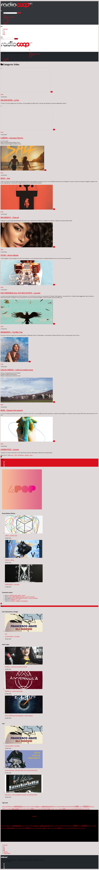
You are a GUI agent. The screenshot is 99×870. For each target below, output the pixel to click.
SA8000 (34, 816)
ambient (4, 806)
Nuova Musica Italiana (8, 17)
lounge (6, 809)
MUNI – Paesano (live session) (12, 410)
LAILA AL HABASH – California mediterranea (17, 370)
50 (28, 455)
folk (50, 806)
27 (23, 455)
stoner (82, 809)
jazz (90, 806)
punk (48, 809)
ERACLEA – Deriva (9, 560)
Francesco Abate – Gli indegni (12, 636)
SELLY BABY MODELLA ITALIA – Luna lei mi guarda (22, 596)
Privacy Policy (6, 853)
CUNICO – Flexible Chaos (11, 535)
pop (32, 808)
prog (39, 809)
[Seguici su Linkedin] (3, 463)
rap (53, 809)
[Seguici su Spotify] (4, 466)
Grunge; (63, 806)
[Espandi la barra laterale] (1, 456)
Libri (7, 21)
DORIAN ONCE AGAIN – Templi (17, 595)
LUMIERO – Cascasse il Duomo (12, 138)
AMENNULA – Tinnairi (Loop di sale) (14, 691)
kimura (93, 806)
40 (26, 455)
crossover (32, 806)
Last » (31, 455)
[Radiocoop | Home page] (17, 8)
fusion (56, 806)
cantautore (18, 806)
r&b (51, 809)
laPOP (3, 809)
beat (7, 806)
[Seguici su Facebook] (4, 462)
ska (70, 809)
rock (64, 809)
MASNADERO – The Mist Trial (12, 332)
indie (77, 806)
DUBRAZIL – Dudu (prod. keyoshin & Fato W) (16, 666)
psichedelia (44, 809)
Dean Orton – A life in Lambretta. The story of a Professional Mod (21, 794)
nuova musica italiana (25, 809)
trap (88, 809)
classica (24, 806)
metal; (9, 809)
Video (4, 24)
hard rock (67, 806)
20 (16, 455)
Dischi (7, 19)
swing (86, 809)
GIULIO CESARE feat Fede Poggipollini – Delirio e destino (19, 715)
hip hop (72, 806)
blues (9, 806)
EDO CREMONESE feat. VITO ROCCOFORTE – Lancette (20, 293)
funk (53, 806)
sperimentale (77, 809)
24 (19, 455)
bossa (12, 806)
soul (72, 809)
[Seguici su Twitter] (4, 464)
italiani (86, 806)
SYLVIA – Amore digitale (9, 255)
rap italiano (56, 809)
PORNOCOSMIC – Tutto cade (12, 584)
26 (22, 455)
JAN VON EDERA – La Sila (10, 100)
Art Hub (5, 29)
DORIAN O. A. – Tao (15, 599)
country (28, 806)
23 (18, 455)
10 (15, 455)
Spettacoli (5, 22)
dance (37, 806)
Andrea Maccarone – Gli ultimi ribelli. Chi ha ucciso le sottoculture (21, 770)
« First (11, 455)
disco (40, 806)
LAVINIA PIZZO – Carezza (10, 449)
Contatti (5, 852)
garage (59, 806)
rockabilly (67, 809)
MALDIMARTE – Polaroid (10, 217)
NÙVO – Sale (5, 178)
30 (25, 455)
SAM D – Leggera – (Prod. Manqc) (19, 601)
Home (4, 15)
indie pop (81, 806)
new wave (15, 809)
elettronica (45, 806)
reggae (60, 809)
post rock (36, 809)
